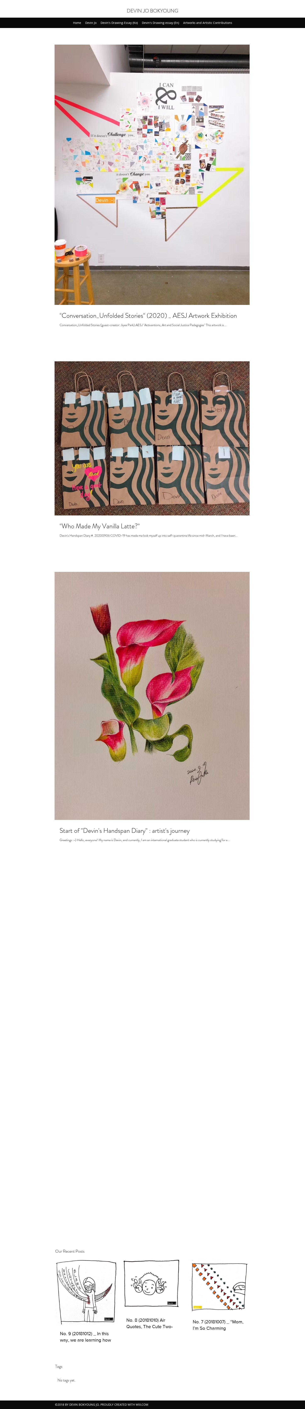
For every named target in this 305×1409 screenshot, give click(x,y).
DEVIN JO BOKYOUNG (152, 10)
